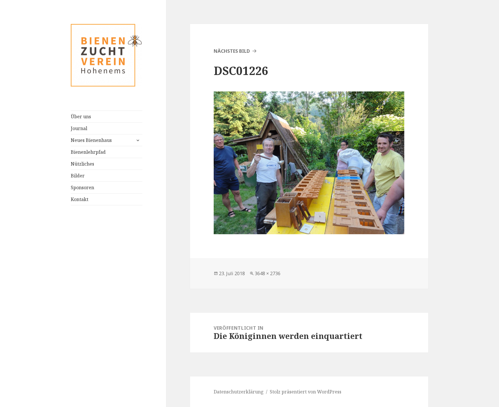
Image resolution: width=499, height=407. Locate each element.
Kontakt (79, 199)
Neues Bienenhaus (91, 140)
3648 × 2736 (267, 273)
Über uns (81, 116)
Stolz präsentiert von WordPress (305, 392)
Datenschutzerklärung (239, 392)
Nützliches (82, 164)
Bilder (78, 175)
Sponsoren (82, 187)
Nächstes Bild (232, 51)
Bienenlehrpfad (88, 152)
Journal (79, 128)
